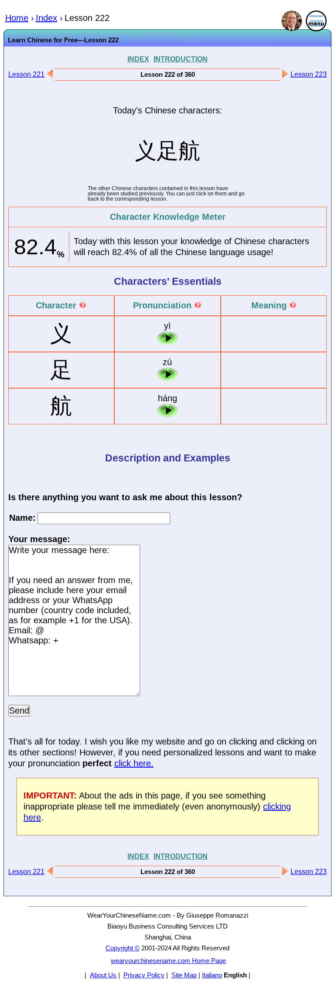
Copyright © (123, 948)
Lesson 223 (309, 74)
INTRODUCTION (181, 59)
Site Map (184, 975)
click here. (134, 763)
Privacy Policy (143, 975)
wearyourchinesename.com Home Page (168, 960)
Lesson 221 (26, 74)
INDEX (138, 59)
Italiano (212, 975)
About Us (103, 975)
